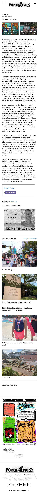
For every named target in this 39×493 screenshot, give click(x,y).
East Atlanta (6, 205)
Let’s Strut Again (8, 269)
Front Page (13, 202)
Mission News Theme (14, 490)
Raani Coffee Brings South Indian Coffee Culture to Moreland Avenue (17, 309)
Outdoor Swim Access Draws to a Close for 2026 (17, 344)
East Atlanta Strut (16, 205)
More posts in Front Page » (30, 238)
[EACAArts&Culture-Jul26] (19, 445)
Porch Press (9, 188)
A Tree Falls (6, 378)
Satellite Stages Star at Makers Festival (16, 302)
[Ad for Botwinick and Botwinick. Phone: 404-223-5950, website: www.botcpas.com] (12, 458)
